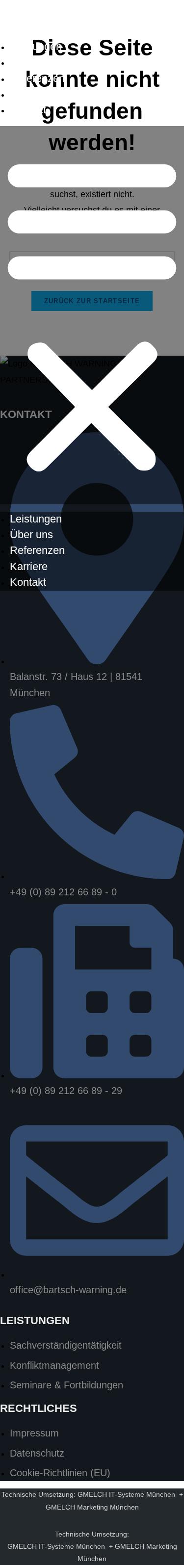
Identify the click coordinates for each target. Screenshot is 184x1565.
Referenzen (37, 78)
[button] (92, 315)
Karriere (29, 94)
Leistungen (36, 46)
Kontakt (28, 110)
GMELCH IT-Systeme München (126, 1494)
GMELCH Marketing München (92, 1507)
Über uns (31, 62)
